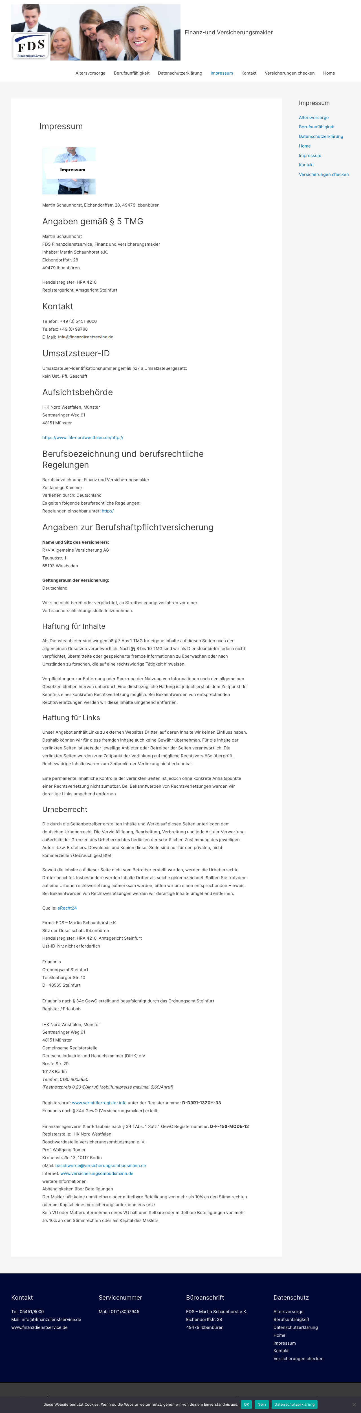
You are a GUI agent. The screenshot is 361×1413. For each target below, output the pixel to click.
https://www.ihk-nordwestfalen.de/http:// (82, 437)
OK (246, 1404)
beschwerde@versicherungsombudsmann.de (100, 1165)
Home (329, 73)
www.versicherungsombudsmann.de (96, 1173)
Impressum (222, 73)
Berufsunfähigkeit (131, 73)
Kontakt (248, 73)
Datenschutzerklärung (180, 73)
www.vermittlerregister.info (99, 1102)
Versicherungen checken (290, 73)
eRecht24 (67, 908)
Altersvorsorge (90, 73)
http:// (108, 511)
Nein (261, 1404)
